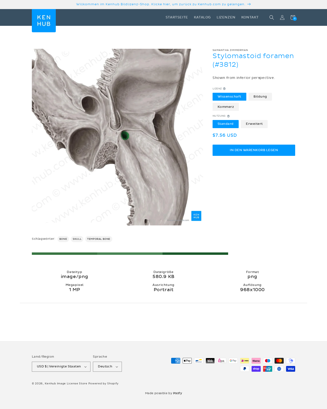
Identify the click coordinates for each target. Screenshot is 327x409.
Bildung (260, 96)
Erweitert (254, 124)
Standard (226, 124)
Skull (77, 239)
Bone (63, 239)
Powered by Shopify (103, 383)
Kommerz (226, 107)
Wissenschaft (229, 96)
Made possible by (163, 393)
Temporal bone (98, 239)
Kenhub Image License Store (66, 383)
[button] (271, 17)
